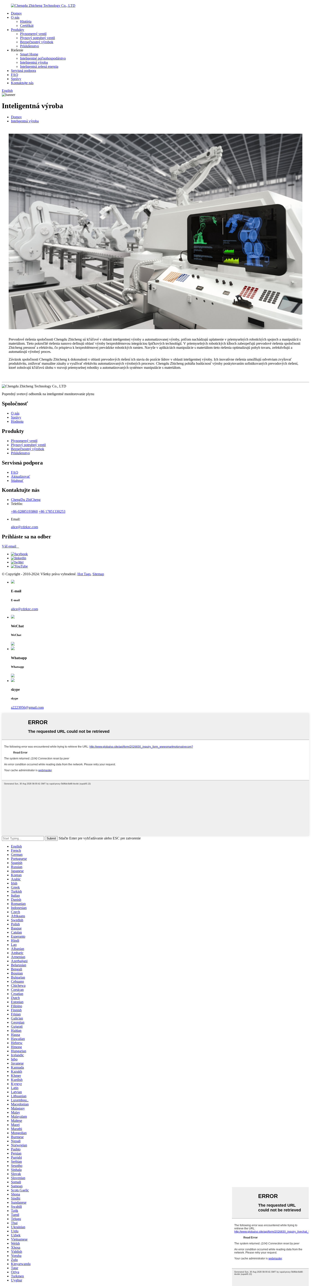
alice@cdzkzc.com (24, 527)
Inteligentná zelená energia (39, 66)
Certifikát (26, 26)
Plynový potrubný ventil (37, 38)
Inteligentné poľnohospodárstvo (43, 58)
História (25, 21)
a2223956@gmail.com (27, 707)
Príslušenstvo (29, 46)
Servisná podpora (23, 71)
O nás (15, 17)
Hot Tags (84, 574)
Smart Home (29, 54)
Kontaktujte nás (22, 83)
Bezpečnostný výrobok (36, 42)
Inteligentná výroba (34, 62)
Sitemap (98, 574)
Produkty (17, 30)
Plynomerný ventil (33, 34)
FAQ (14, 75)
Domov (16, 13)
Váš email (10, 546)
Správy (16, 79)
